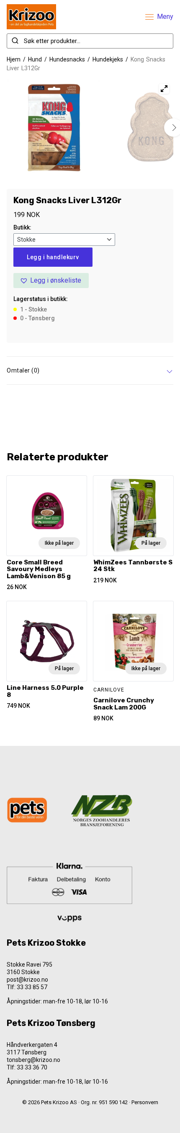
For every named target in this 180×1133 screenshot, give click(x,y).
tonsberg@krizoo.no (33, 1059)
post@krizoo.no (27, 979)
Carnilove (108, 690)
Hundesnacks (67, 59)
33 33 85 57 (32, 987)
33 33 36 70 (32, 1067)
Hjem (14, 59)
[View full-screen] (164, 89)
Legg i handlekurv (53, 257)
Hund (35, 59)
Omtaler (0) (23, 370)
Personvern (144, 1102)
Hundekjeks (108, 59)
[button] (51, 280)
